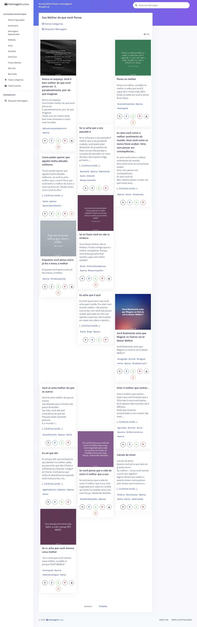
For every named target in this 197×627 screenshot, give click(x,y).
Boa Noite (12, 74)
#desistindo (104, 171)
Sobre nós (163, 619)
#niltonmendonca (134, 432)
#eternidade (137, 499)
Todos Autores (14, 86)
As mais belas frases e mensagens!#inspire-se (55, 5)
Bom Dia (12, 68)
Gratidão (12, 51)
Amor (10, 45)
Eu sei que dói (50, 453)
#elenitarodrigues (51, 574)
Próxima (103, 606)
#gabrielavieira (49, 489)
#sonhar (131, 427)
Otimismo (12, 57)
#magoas (141, 359)
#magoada (122, 359)
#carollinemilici (50, 434)
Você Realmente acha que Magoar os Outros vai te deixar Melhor (131, 336)
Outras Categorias (53, 23)
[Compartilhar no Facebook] (51, 140)
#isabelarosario (139, 363)
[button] (58, 146)
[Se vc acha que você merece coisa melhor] (58, 526)
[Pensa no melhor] (133, 57)
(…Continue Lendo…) (52, 195)
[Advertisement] (58, 342)
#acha (45, 201)
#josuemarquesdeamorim (55, 128)
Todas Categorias (15, 79)
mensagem (18, 4)
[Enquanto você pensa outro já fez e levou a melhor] (58, 238)
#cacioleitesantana (126, 104)
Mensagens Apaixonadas (14, 32)
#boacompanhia (95, 270)
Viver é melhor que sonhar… (133, 387)
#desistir (62, 489)
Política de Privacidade (182, 619)
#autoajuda (48, 570)
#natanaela (138, 194)
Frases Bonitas (14, 62)
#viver (140, 427)
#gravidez (122, 427)
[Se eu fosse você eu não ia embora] (96, 212)
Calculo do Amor (126, 454)
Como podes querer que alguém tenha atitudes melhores (56, 160)
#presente (84, 171)
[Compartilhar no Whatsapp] (58, 140)
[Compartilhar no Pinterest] (65, 140)
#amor (128, 194)
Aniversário (13, 25)
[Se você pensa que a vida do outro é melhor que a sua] (96, 448)
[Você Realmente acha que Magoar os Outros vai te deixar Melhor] (133, 311)
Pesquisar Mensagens (18, 101)
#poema (121, 432)
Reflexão (12, 40)
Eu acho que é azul (90, 295)
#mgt (89, 331)
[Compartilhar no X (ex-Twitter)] (44, 140)
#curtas (132, 359)
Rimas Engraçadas (16, 20)
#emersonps (132, 494)
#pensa (46, 132)
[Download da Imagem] (71, 140)
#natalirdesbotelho (89, 499)
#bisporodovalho (88, 180)
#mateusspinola (58, 278)
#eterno (121, 494)
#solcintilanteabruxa (96, 266)
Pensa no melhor (126, 79)
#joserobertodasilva (52, 205)
